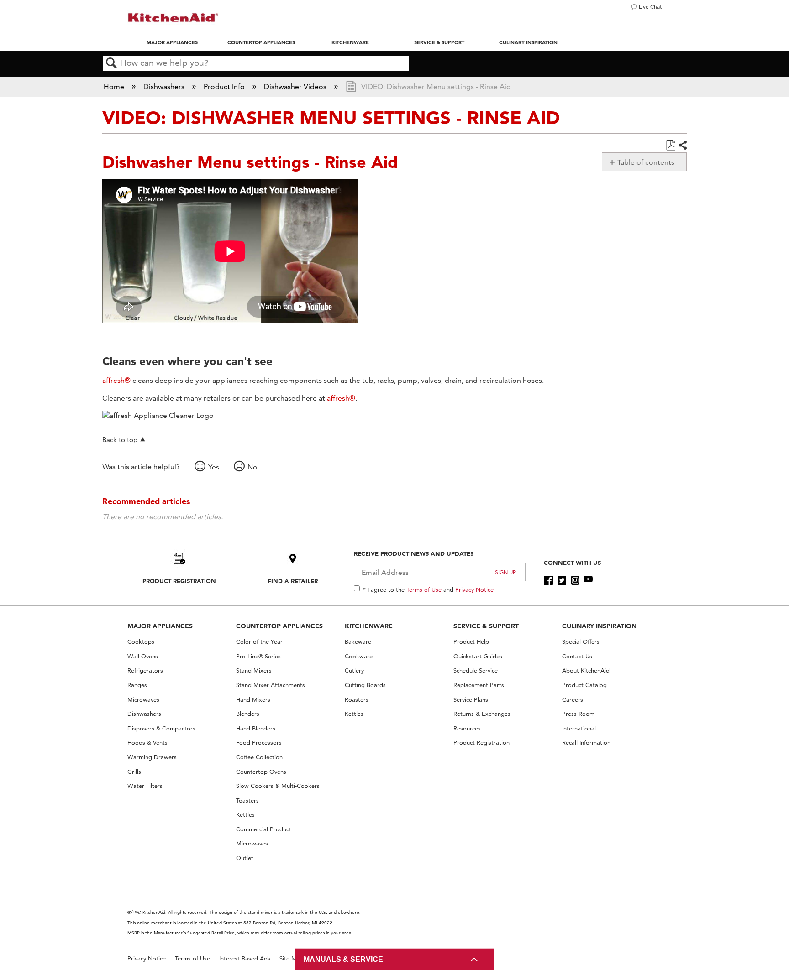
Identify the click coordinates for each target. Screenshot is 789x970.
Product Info (225, 86)
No (252, 467)
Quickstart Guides (477, 656)
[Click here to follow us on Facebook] (548, 580)
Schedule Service (475, 670)
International (579, 728)
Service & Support (439, 42)
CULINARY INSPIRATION (599, 626)
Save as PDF (670, 145)
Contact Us (577, 656)
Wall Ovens (142, 656)
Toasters (247, 800)
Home (115, 86)
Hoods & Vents (147, 742)
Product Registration (179, 580)
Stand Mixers (254, 670)
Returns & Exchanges (481, 713)
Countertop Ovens (261, 771)
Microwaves (143, 699)
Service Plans (470, 699)
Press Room (578, 713)
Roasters (356, 699)
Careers (572, 699)
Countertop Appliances (261, 42)
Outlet (244, 858)
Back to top (119, 439)
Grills (134, 771)
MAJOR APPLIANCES (160, 626)
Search (111, 63)
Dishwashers (164, 86)
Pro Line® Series (258, 656)
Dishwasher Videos (296, 86)
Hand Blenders (255, 728)
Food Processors (259, 742)
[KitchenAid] (173, 17)
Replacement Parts (478, 685)
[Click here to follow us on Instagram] (575, 580)
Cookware (359, 656)
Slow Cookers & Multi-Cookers (278, 785)
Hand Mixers (253, 699)
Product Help (471, 641)
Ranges (137, 685)
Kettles (245, 814)
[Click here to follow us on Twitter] (562, 580)
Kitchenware (350, 42)
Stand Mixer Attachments (270, 685)
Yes (213, 467)
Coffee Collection (259, 757)
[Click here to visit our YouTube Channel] (588, 580)
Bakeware (358, 641)
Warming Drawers (152, 757)
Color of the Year (259, 641)
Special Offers (581, 641)
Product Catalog (584, 685)
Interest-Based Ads (244, 958)
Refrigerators (145, 670)
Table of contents (645, 162)
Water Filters (145, 785)
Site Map (291, 958)
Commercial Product (263, 829)
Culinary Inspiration (528, 42)
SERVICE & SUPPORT (486, 626)
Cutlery (354, 670)
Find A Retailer (293, 580)
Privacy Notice (474, 589)
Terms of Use (424, 589)
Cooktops (140, 641)
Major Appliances (172, 42)
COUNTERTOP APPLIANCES (279, 626)
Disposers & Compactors (161, 728)
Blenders (247, 713)
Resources (467, 728)
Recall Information (586, 742)
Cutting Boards (365, 685)
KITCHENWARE (369, 626)
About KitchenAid (586, 670)
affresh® (116, 380)
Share (682, 145)
